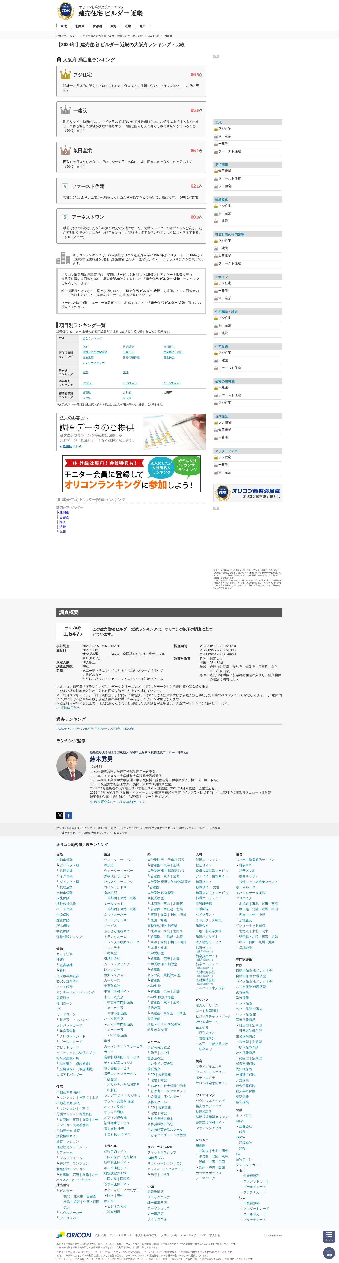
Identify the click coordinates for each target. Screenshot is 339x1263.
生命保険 (62, 914)
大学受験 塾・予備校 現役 (166, 860)
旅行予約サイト (115, 1151)
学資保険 (62, 931)
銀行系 (64, 1020)
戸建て (84, 1097)
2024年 (75, 729)
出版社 (112, 1090)
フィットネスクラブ (161, 1152)
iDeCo (240, 1137)
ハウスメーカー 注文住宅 (73, 1180)
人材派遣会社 (205, 981)
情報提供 (169, 346)
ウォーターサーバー (118, 860)
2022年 (102, 729)
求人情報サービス (209, 942)
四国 (242, 914)
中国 (274, 909)
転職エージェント (209, 898)
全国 (221, 1167)
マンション (68, 1097)
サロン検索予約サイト (212, 1083)
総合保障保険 (245, 1086)
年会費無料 (68, 1031)
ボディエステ (205, 1077)
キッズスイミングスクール (165, 1169)
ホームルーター (247, 887)
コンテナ (113, 947)
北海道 (155, 903)
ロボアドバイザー (69, 1074)
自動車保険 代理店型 (251, 976)
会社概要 (100, 1235)
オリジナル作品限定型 (123, 1084)
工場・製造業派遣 (209, 931)
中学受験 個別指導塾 (162, 964)
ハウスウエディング (210, 1100)
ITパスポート (173, 1096)
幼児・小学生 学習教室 (164, 1024)
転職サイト (204, 882)
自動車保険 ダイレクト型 (254, 970)
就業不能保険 (245, 1063)
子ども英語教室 (158, 1047)
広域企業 (245, 920)
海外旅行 (129, 1157)
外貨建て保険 (245, 1074)
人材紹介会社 (205, 973)
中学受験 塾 (155, 953)
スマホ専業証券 (67, 976)
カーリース (112, 980)
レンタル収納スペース (123, 942)
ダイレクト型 (69, 865)
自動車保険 (64, 860)
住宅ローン (64, 1003)
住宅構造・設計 (173, 352)
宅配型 (112, 953)
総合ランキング (92, 338)
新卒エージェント (209, 965)
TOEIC (156, 1086)
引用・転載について (193, 1235)
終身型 (244, 1025)
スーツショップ (158, 1208)
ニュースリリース (121, 1235)
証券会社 (66, 965)
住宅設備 (88, 357)
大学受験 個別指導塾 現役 (166, 870)
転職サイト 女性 (207, 887)
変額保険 (242, 1096)
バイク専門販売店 (120, 1024)
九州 (62, 532)
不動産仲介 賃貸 (68, 1130)
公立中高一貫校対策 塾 (164, 975)
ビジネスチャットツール (213, 1016)
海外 (120, 1195)
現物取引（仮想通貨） (76, 1063)
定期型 (257, 1025)
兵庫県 (87, 398)
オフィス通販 (113, 1112)
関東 (225, 1151)
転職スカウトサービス (212, 893)
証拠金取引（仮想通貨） (77, 1069)
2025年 (61, 729)
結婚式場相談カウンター (213, 1117)
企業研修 (202, 1027)
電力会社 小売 (114, 1128)
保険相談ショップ (69, 936)
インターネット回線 (250, 925)
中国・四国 (91, 1202)
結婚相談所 (204, 1111)
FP (153, 1074)
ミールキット (113, 903)
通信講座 (153, 1069)
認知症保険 (244, 1069)
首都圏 (64, 517)
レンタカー (112, 969)
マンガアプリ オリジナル (122, 1095)
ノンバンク (81, 1020)
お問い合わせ (169, 1235)
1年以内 (87, 383)
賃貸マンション (67, 1141)
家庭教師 (153, 1019)
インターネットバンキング (75, 992)
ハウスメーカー (71, 1212)
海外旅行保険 (66, 903)
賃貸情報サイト (67, 1136)
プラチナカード (254, 1192)
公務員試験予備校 (160, 1124)
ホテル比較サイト (117, 1168)
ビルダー (66, 1190)
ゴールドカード (71, 1042)
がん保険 (62, 925)
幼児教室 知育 (157, 1030)
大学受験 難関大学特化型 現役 (169, 882)
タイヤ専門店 (157, 1219)
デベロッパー (69, 1218)
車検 (107, 1041)
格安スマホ (247, 870)
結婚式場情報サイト (210, 1122)
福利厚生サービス (117, 1123)
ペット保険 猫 (246, 1014)
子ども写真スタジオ (118, 1062)
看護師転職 (204, 903)
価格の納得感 (131, 357)
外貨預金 (62, 998)
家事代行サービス (117, 876)
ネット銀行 (64, 987)
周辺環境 (128, 346)
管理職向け (207, 1038)
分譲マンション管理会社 (74, 1114)
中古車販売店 (113, 997)
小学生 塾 (154, 986)
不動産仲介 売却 (68, 1092)
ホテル (109, 1201)
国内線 (112, 1179)
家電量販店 (155, 1192)
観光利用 (113, 1212)
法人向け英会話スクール (165, 1129)
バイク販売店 (113, 1019)
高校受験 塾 (155, 898)
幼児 (154, 1053)
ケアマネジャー (178, 1091)
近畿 (62, 527)
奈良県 (127, 398)
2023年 (88, 729)
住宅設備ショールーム (72, 1147)
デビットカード (67, 1047)
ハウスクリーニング (118, 882)
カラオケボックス (209, 1173)
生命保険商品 (245, 1036)
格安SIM (245, 865)
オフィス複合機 (115, 1117)
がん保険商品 (245, 1053)
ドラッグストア (158, 1197)
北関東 (64, 512)
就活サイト (204, 865)
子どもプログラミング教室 (166, 1135)
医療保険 (62, 920)
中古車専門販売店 (120, 1002)
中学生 (168, 1013)
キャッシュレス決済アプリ (75, 1053)
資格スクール (157, 1102)
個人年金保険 (245, 1091)
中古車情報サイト (117, 991)
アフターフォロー (94, 362)
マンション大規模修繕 (72, 1125)
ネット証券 (64, 954)
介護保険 (242, 1080)
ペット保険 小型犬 (249, 1009)
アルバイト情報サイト (212, 876)
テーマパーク (205, 1178)
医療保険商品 (245, 1020)
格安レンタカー (115, 975)
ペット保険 (64, 909)
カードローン (66, 1014)
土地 (95, 1097)
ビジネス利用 (117, 1206)
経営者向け (207, 1033)
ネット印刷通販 (207, 1011)
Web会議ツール (207, 1022)
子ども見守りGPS (117, 1134)
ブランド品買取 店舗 (119, 1101)
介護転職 (202, 909)
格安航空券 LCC (116, 1173)
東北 (67, 1196)
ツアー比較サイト (117, 1184)
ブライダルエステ (209, 1066)
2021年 (115, 729)
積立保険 (242, 1102)
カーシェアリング (117, 964)
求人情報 (214, 1235)
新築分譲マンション (71, 1169)
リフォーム (64, 1152)
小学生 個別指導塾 (160, 997)
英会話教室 (155, 1058)
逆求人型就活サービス (212, 870)
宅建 (154, 1080)
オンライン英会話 (160, 1063)
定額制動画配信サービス (122, 1057)
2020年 (128, 729)
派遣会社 (202, 925)
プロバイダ (244, 898)
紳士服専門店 (157, 1203)
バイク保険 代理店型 (251, 987)
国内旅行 (113, 1157)
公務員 (155, 1096)
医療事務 (164, 1074)
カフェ (109, 1052)
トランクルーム (115, 936)
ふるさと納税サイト (118, 931)
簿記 (163, 1080)
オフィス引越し (115, 1107)
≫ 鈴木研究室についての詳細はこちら (118, 802)
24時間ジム (155, 1158)
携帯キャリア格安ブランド (258, 882)
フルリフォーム (71, 1158)
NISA (60, 959)
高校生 (155, 1013)
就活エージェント (209, 860)
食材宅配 (110, 893)
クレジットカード (69, 1025)
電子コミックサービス (120, 1074)
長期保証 (169, 357)
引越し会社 (112, 958)
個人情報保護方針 (146, 1235)
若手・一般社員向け (213, 1044)
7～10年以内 (171, 383)
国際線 (125, 1179)
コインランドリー (117, 887)
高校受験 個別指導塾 (162, 925)
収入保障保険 (249, 1047)
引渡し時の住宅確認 (95, 352)
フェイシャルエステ (210, 1072)
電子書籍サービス (117, 1068)
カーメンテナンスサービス (123, 1046)
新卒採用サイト (207, 957)
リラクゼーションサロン (165, 1163)
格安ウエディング (209, 1106)
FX (58, 1009)
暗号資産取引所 (67, 1058)
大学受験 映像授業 (160, 893)
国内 (110, 1195)
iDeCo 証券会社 (67, 981)
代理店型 (66, 870)
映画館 (200, 1145)
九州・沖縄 (159, 920)
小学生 (181, 1013)
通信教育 (153, 1008)
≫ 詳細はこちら (68, 707)
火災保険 (62, 898)
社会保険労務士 (175, 1086)
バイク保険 (64, 876)
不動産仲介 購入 (68, 1103)
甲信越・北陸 (173, 909)
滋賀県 (87, 392)
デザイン (128, 352)
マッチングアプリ (209, 1128)
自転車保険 (64, 893)
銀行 (63, 970)
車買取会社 (112, 986)
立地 (85, 346)
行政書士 (157, 1091)
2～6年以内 (130, 383)
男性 (85, 372)
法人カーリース (207, 1005)
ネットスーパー (115, 914)
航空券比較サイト (117, 1162)
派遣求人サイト (207, 936)
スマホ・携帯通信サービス (255, 860)
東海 (62, 522)
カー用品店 (155, 1214)
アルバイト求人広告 (210, 988)
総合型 (112, 1079)
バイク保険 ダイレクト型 (254, 981)
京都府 (127, 392)
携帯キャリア (249, 876)
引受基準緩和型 (250, 1031)
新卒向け (205, 1049)
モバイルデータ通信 (250, 893)
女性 (125, 372)
